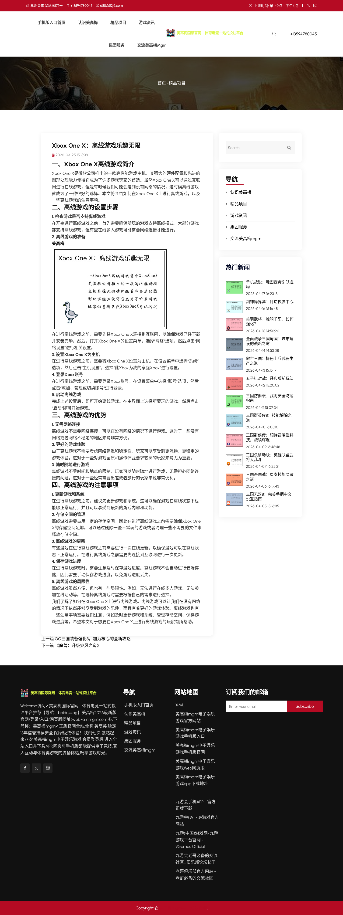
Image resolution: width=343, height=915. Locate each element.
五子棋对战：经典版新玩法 (270, 378)
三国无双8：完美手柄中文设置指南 (269, 496)
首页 (162, 83)
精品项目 (118, 22)
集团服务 (117, 45)
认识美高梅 (88, 22)
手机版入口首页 (51, 22)
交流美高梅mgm (151, 45)
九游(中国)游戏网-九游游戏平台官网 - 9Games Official (196, 840)
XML (179, 705)
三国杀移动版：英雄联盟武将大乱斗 (270, 457)
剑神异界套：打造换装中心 (270, 301)
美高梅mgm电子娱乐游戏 (183, 908)
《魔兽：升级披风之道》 (78, 645)
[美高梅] (215, 33)
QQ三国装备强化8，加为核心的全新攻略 (93, 638)
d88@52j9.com (111, 5)
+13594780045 (81, 5)
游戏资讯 (147, 22)
